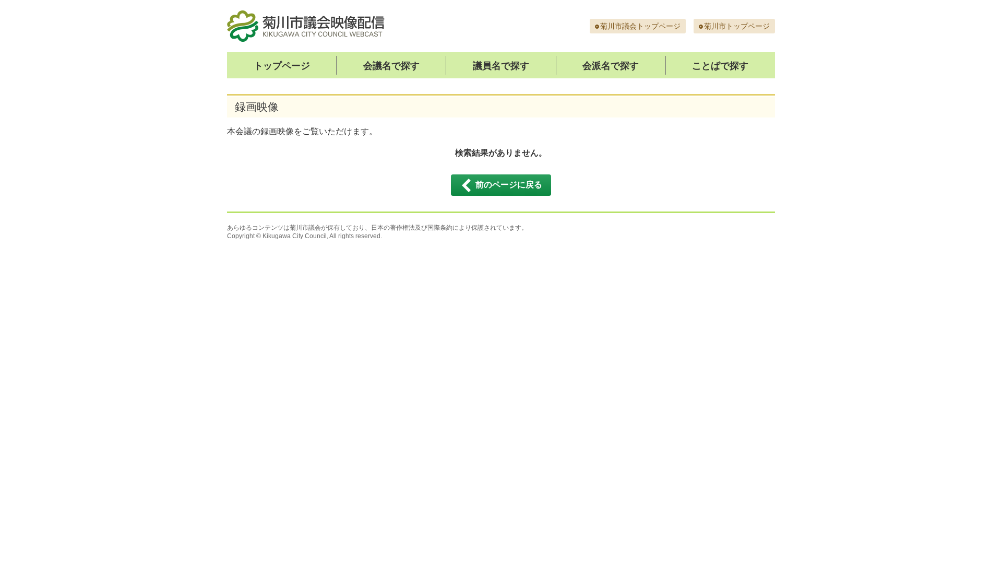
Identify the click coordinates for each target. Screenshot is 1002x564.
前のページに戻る (508, 184)
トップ (282, 66)
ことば (720, 66)
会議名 (391, 66)
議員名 (501, 66)
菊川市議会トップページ (640, 26)
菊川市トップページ (737, 26)
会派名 (610, 66)
